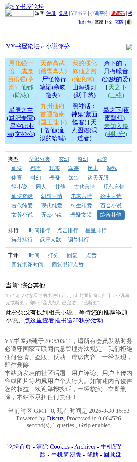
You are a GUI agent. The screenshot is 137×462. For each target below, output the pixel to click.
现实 (54, 168)
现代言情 (114, 187)
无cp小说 (51, 215)
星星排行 (96, 230)
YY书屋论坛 (23, 46)
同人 (41, 187)
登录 (63, 13)
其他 (60, 187)
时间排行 (39, 230)
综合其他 (110, 215)
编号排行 (78, 239)
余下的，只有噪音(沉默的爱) (116, 71)
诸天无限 (98, 178)
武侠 (102, 159)
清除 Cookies (53, 446)
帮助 (92, 454)
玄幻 (64, 159)
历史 (93, 168)
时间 (34, 255)
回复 (72, 255)
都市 (35, 168)
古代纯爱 (22, 206)
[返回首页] (24, 6)
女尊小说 (22, 215)
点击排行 (67, 230)
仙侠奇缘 (22, 196)
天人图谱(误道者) (84, 130)
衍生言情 (111, 196)
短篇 (73, 178)
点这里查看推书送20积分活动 (63, 320)
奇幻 (83, 159)
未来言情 (81, 196)
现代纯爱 (51, 206)
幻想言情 (51, 196)
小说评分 (58, 46)
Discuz (55, 418)
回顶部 (113, 454)
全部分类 (39, 159)
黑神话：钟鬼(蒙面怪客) (84, 114)
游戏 (112, 168)
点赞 (91, 255)
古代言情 (84, 187)
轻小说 (19, 187)
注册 (51, 13)
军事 (73, 168)
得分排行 (22, 239)
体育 (16, 178)
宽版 (119, 22)
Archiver (85, 446)
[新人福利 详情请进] (19, 13)
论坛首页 (19, 446)
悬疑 (54, 178)
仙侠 (16, 168)
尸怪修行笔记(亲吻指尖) (53, 87)
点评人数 (50, 239)
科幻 (35, 178)
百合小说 (111, 206)
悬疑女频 (81, 215)
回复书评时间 (27, 265)
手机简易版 (66, 454)
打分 (53, 255)
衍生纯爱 (81, 206)
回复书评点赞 (68, 265)
